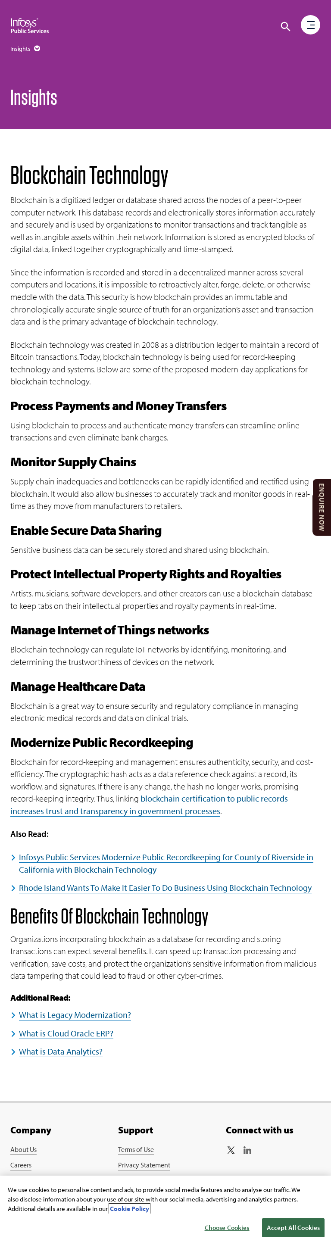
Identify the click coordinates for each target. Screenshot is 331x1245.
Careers (20, 1165)
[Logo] (30, 26)
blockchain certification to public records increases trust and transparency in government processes (149, 804)
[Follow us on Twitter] (231, 1150)
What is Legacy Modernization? (75, 1014)
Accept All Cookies (293, 1227)
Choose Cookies (227, 1227)
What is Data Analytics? (61, 1051)
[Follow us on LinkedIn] (247, 1150)
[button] (310, 25)
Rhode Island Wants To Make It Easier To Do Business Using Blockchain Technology (165, 887)
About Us (23, 1149)
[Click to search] (285, 26)
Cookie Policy (129, 1208)
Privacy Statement (144, 1165)
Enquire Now (322, 507)
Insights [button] (21, 49)
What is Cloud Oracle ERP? (66, 1033)
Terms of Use (136, 1149)
